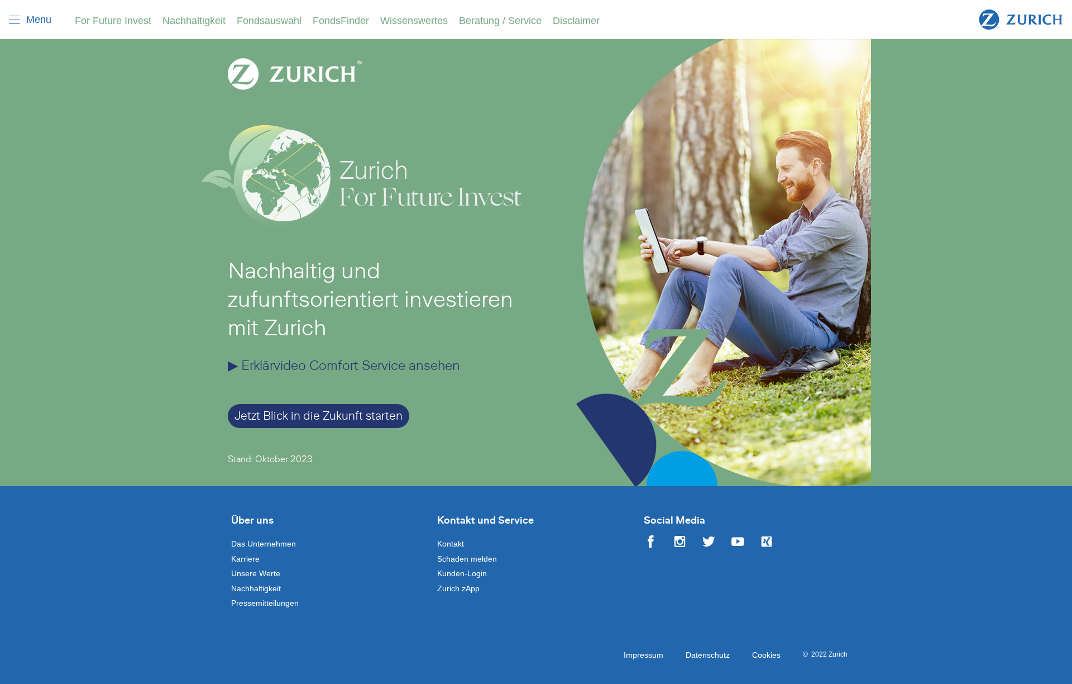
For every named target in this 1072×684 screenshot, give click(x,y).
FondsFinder (341, 20)
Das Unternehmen (263, 543)
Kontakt (450, 543)
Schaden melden (467, 558)
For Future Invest (113, 20)
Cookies (766, 654)
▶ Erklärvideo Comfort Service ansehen (344, 366)
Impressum (643, 654)
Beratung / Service (500, 20)
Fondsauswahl (269, 20)
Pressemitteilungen (265, 602)
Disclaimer (576, 20)
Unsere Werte (255, 573)
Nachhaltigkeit (194, 20)
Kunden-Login (462, 573)
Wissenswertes (414, 20)
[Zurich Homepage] (1021, 19)
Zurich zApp (458, 588)
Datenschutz (708, 654)
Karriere (245, 558)
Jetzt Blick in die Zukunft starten (318, 416)
